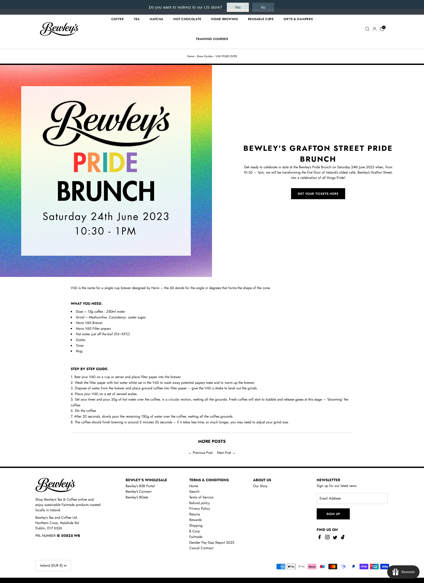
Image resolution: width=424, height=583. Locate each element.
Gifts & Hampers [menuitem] (298, 19)
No (263, 7)
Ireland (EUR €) (52, 565)
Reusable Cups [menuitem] (261, 19)
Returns (194, 514)
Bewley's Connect (138, 491)
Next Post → (226, 452)
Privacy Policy (199, 508)
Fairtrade (195, 536)
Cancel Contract (201, 548)
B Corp (194, 531)
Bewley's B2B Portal (140, 485)
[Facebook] (320, 538)
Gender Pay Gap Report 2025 (211, 542)
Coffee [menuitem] (117, 19)
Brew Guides (205, 56)
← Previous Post (200, 452)
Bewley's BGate (137, 497)
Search (194, 491)
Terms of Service (201, 497)
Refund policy (199, 502)
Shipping (196, 525)
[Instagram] (327, 538)
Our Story (260, 485)
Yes (238, 7)
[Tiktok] (342, 538)
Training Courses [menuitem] (212, 39)
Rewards (195, 519)
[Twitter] (335, 538)
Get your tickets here (318, 193)
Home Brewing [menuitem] (224, 19)
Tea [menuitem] (137, 19)
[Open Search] (367, 29)
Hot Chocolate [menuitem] (187, 19)
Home (190, 56)
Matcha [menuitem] (156, 19)
